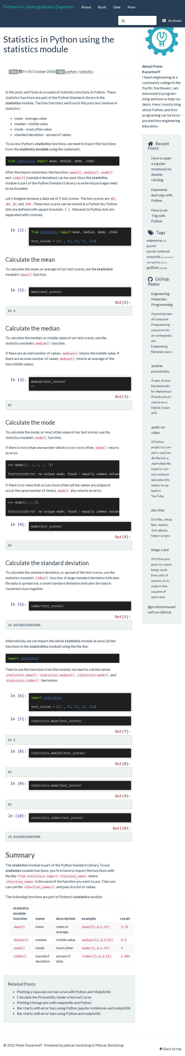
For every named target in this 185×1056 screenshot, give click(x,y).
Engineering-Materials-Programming (162, 299)
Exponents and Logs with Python (161, 194)
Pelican (100, 1045)
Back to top (172, 1048)
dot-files (157, 510)
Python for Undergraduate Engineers (38, 6)
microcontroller (167, 257)
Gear (117, 7)
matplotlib (153, 257)
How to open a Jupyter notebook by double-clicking (161, 169)
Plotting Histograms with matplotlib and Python (54, 1002)
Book (102, 7)
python (71, 71)
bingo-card (160, 549)
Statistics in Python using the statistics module (58, 44)
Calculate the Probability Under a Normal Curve (54, 997)
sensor (163, 267)
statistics (86, 71)
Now (131, 7)
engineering (154, 240)
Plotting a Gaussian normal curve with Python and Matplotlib (64, 991)
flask (164, 241)
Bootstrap (116, 1045)
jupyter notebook (158, 251)
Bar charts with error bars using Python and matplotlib (59, 1013)
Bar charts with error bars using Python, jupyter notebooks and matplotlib (74, 1008)
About (86, 7)
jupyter (151, 246)
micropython (153, 262)
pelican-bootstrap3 (79, 1045)
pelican (164, 263)
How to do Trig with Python (159, 215)
